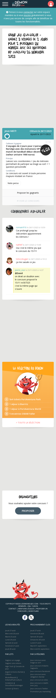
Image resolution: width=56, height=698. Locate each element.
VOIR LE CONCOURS (29, 200)
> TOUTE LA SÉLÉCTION (28, 422)
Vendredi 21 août (12, 646)
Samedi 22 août (11, 643)
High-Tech (9, 666)
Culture (8, 674)
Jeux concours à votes (39, 680)
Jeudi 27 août (10, 630)
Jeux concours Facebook (40, 671)
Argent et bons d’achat (14, 672)
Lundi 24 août (10, 640)
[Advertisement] (28, 96)
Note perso (13, 183)
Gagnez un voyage (12, 660)
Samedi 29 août (36, 637)
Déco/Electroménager (14, 685)
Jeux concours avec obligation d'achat (38, 675)
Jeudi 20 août (10, 649)
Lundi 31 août (35, 643)
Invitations (9, 683)
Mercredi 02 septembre (39, 649)
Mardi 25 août (10, 637)
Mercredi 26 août (12, 633)
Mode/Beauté (10, 677)
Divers (16, 688)
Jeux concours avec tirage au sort (38, 661)
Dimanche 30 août (37, 640)
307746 (48, 142)
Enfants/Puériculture (13, 680)
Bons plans (34, 611)
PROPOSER (28, 511)
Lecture (8, 688)
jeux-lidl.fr (10, 131)
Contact (12, 609)
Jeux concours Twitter (39, 688)
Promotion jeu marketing (40, 691)
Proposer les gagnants (28, 192)
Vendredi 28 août (37, 633)
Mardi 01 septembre (38, 646)
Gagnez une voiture (13, 663)
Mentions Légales (26, 609)
